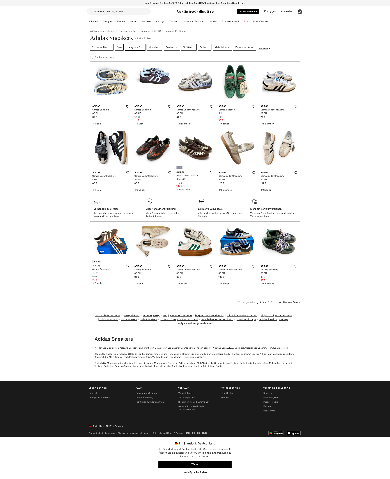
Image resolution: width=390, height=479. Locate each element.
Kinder (213, 21)
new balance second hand (217, 319)
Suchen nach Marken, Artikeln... (109, 11)
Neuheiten (92, 21)
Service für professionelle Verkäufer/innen (191, 408)
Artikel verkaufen (248, 11)
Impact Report (270, 402)
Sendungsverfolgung (146, 393)
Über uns (267, 393)
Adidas (111, 31)
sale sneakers (148, 319)
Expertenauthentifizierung (161, 209)
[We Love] (153, 21)
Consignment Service (99, 397)
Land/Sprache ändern (195, 472)
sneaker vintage (246, 319)
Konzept (93, 393)
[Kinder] (219, 21)
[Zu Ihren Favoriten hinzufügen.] (127, 106)
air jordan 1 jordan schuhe (276, 315)
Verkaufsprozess (186, 397)
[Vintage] (166, 21)
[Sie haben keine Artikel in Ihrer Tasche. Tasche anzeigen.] (300, 11)
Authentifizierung (144, 397)
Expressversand (230, 21)
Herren (133, 21)
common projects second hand (179, 319)
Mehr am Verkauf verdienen (266, 209)
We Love (146, 21)
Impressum (110, 433)
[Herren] (139, 21)
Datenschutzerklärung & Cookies (167, 433)
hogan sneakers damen (209, 315)
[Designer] (115, 21)
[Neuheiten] (100, 21)
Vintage (160, 21)
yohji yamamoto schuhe (177, 315)
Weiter (195, 464)
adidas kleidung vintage (273, 319)
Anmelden (287, 11)
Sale (246, 21)
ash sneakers (129, 319)
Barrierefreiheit (96, 433)
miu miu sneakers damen (242, 315)
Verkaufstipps (185, 393)
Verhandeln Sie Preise (106, 209)
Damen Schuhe (127, 31)
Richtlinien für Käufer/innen (150, 402)
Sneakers (145, 31)
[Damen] (127, 21)
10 (279, 302)
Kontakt (225, 397)
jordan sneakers (108, 319)
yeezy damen (131, 315)
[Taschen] (180, 21)
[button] (300, 11)
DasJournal (269, 410)
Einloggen (270, 11)
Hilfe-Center (227, 393)
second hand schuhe (107, 315)
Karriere (267, 406)
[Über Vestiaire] (271, 21)
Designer (107, 21)
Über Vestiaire (260, 21)
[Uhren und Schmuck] (207, 21)
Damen (121, 21)
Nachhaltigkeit (270, 397)
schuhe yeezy (151, 315)
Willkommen (97, 31)
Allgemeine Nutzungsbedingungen (134, 433)
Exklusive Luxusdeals (210, 209)
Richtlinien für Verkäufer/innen (193, 402)
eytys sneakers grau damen (195, 323)
